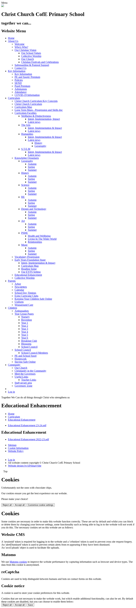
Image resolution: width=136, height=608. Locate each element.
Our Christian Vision (25, 50)
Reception (26, 319)
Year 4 (24, 331)
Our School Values (31, 53)
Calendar (19, 289)
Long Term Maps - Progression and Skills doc (39, 110)
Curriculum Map (23, 107)
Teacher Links (28, 379)
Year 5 (24, 334)
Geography (40, 146)
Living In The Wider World (42, 238)
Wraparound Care (24, 304)
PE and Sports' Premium (27, 77)
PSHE (24, 232)
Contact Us (20, 68)
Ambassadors (22, 310)
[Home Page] (2, 6)
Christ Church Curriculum (28, 104)
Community (14, 364)
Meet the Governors (25, 373)
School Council (29, 346)
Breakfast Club (29, 340)
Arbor (18, 283)
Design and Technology (33, 208)
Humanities (27, 134)
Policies (19, 80)
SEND (18, 83)
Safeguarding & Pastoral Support (32, 65)
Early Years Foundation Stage (30, 259)
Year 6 (24, 337)
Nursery (25, 316)
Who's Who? (21, 47)
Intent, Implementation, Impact (44, 119)
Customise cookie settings (40, 505)
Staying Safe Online (25, 361)
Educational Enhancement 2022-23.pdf (28, 439)
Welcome (19, 44)
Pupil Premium (22, 86)
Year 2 (24, 325)
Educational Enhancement (28, 274)
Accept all (20, 505)
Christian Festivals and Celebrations (40, 62)
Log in (11, 391)
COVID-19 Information (27, 95)
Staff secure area (23, 382)
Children (12, 307)
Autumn (32, 164)
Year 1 (24, 322)
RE (23, 197)
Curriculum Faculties (25, 113)
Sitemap (12, 445)
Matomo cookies (18, 561)
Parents (12, 280)
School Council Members (34, 352)
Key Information (16, 71)
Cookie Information (18, 448)
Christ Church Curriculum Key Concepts (36, 101)
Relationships (35, 241)
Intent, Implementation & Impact (45, 128)
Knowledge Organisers (27, 158)
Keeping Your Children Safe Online (33, 298)
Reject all (7, 505)
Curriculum (14, 98)
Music (24, 244)
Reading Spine (29, 268)
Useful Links (21, 376)
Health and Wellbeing (39, 235)
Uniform (19, 301)
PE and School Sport (25, 355)
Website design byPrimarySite (24, 465)
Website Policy (16, 451)
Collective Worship (31, 56)
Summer (32, 170)
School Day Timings (25, 292)
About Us (13, 41)
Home (11, 38)
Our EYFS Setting (31, 271)
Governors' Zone (23, 385)
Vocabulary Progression (27, 256)
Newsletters (21, 286)
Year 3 (24, 328)
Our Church (27, 59)
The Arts (25, 125)
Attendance (21, 92)
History (38, 143)
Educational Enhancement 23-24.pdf (27, 425)
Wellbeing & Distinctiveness (36, 116)
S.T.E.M (25, 149)
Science (25, 185)
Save (30, 605)
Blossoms (26, 343)
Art (23, 220)
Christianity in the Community (30, 370)
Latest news (34, 122)
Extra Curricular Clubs (26, 295)
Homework (21, 358)
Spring (31, 167)
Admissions (21, 89)
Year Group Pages (24, 313)
